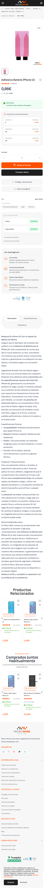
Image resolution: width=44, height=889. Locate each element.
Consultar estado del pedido (11, 810)
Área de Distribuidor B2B (9, 824)
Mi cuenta (4, 798)
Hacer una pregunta (23, 189)
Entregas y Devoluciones (9, 794)
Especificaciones (30, 318)
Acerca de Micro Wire (8, 846)
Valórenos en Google (8, 849)
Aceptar (10, 882)
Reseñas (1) (22, 325)
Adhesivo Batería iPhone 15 (12, 11)
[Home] (2, 8)
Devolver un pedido (8, 806)
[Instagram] (8, 751)
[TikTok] (19, 751)
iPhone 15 (37, 8)
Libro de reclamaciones (9, 784)
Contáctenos (5, 813)
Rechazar (23, 882)
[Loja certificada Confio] (22, 298)
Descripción (12, 318)
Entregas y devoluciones (23, 182)
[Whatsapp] (25, 751)
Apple (28, 8)
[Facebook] (3, 751)
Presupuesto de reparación (10, 835)
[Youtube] (14, 751)
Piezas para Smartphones (15, 8)
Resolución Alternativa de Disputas (13, 780)
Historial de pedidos (8, 802)
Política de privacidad (8, 765)
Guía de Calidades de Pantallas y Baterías (15, 828)
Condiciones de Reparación (10, 773)
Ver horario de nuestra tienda (11, 241)
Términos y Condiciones (9, 769)
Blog (2, 831)
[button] (2, 618)
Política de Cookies (7, 776)
